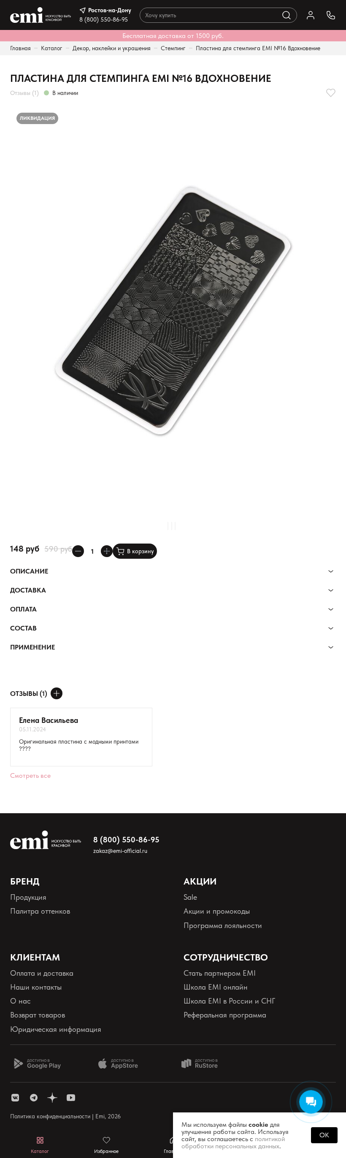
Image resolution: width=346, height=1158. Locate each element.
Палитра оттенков (40, 910)
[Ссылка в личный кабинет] (310, 15)
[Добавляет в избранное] (331, 93)
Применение (32, 647)
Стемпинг (173, 48)
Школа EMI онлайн (216, 986)
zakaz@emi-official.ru (120, 850)
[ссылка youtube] (71, 1098)
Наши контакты (36, 986)
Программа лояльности (223, 925)
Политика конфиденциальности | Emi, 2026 (65, 1116)
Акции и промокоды (217, 910)
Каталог (51, 48)
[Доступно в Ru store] (205, 1063)
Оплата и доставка (41, 973)
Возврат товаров (37, 1014)
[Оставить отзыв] (56, 693)
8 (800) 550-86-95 (103, 19)
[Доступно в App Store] (121, 1063)
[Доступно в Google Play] (37, 1063)
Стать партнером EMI (220, 973)
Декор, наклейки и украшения (112, 48)
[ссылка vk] (15, 1098)
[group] (173, 310)
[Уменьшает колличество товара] (78, 551)
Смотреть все (30, 775)
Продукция (28, 897)
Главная (20, 48)
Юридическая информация (55, 1029)
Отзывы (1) (24, 92)
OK (324, 1135)
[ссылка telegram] (34, 1098)
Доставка (28, 590)
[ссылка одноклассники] (52, 1098)
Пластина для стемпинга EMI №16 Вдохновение (258, 48)
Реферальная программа (225, 1014)
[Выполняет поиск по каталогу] (286, 15)
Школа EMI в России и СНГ (229, 1000)
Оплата (23, 609)
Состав (23, 628)
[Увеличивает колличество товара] (107, 551)
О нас (20, 1000)
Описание (29, 571)
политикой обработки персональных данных (233, 1142)
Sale (190, 897)
